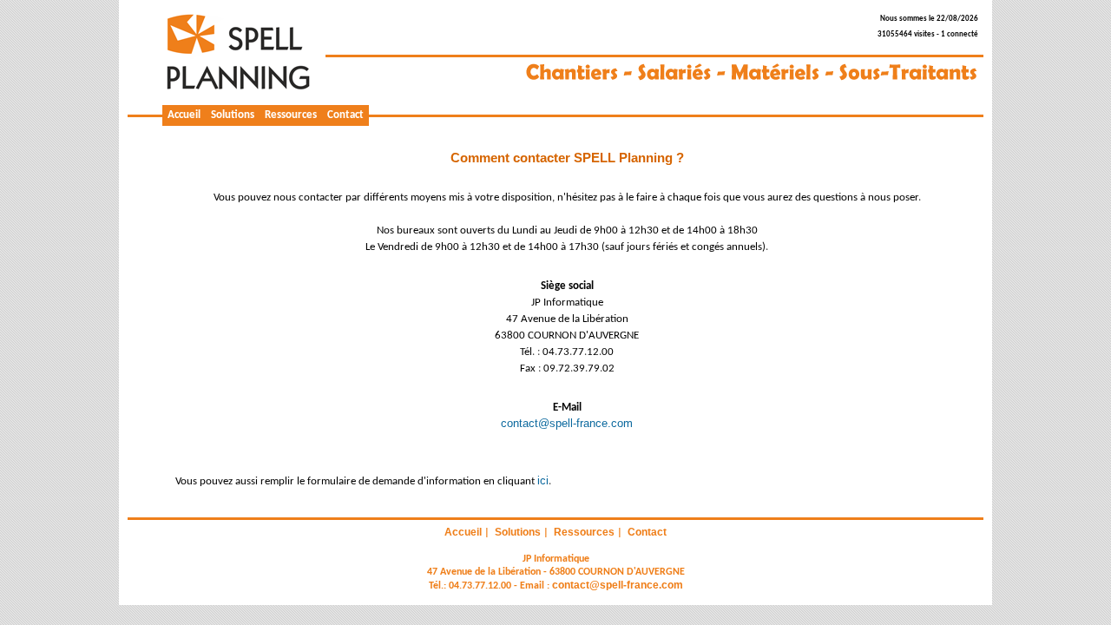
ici (543, 480)
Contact (345, 115)
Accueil (184, 115)
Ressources (291, 115)
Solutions (232, 115)
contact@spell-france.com (567, 423)
